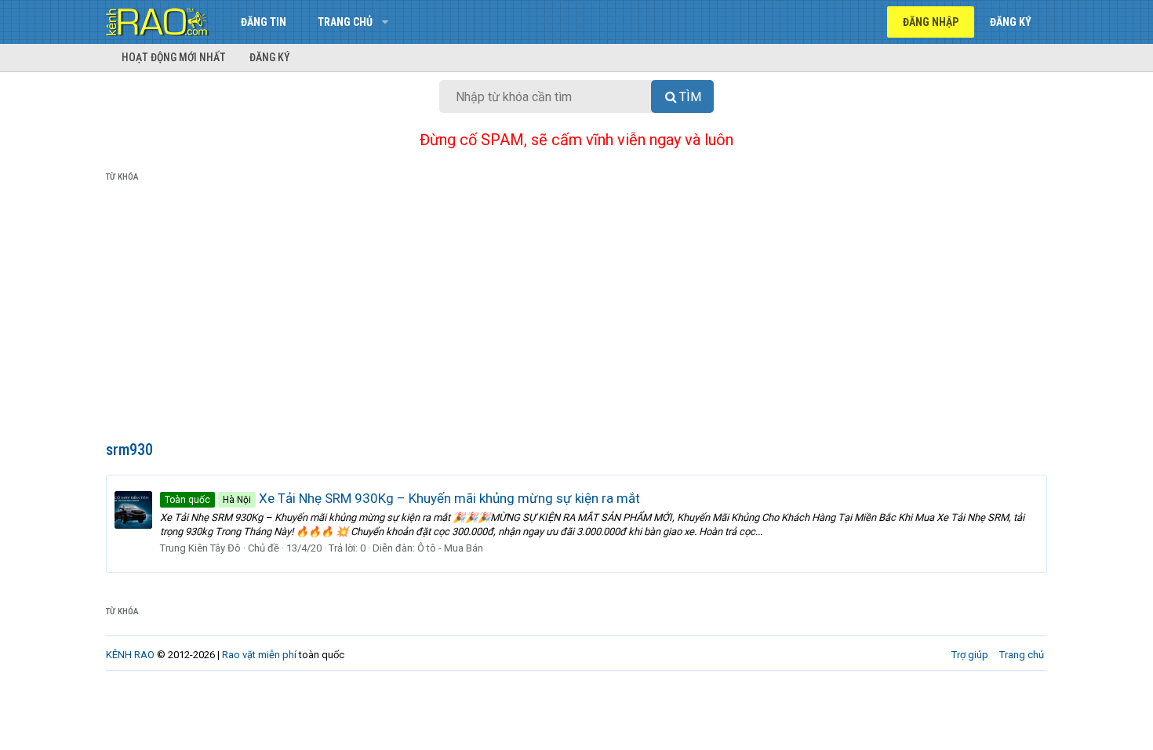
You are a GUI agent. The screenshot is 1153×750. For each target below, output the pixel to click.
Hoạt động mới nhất (174, 57)
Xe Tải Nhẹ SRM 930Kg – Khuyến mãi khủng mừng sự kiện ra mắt (402, 498)
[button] (384, 22)
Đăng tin (263, 22)
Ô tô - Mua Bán (450, 548)
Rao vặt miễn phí (259, 655)
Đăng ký (269, 57)
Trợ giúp (969, 655)
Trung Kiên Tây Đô (200, 548)
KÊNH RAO (130, 655)
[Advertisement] (576, 314)
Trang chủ (345, 22)
